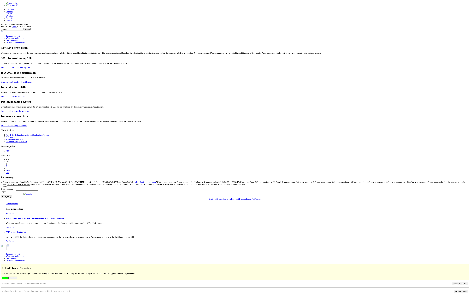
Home (14, 27)
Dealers (9, 14)
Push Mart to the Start (14, 139)
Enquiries (9, 18)
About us (9, 12)
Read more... (11, 213)
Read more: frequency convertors (14, 126)
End (7, 173)
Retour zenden (12, 204)
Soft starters (10, 137)
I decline (13, 278)
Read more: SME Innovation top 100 (15, 67)
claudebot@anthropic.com (145, 182)
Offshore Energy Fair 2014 (16, 142)
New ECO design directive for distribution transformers (27, 135)
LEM (8, 151)
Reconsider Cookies (460, 284)
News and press (12, 40)
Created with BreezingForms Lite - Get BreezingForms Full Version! (235, 199)
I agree (5, 278)
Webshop (9, 16)
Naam (4, 187)
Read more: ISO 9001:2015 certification (16, 82)
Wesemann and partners (15, 38)
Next (8, 170)
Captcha (4, 192)
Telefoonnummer (8, 189)
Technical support (13, 36)
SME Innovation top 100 (16, 232)
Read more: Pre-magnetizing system (15, 111)
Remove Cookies (461, 291)
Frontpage (10, 9)
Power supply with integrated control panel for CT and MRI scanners (35, 218)
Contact (9, 20)
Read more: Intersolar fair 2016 (13, 96)
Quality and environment (15, 42)
